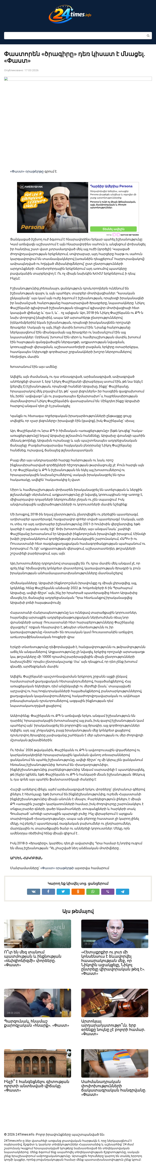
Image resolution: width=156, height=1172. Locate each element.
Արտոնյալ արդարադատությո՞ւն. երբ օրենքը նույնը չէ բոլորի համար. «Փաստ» (113, 1027)
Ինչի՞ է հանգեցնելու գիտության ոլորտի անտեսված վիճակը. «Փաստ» (36, 1085)
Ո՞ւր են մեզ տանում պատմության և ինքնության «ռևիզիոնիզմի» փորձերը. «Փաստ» (32, 958)
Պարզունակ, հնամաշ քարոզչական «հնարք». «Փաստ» (36, 1023)
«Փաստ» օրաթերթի (57, 868)
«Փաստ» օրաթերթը (27, 171)
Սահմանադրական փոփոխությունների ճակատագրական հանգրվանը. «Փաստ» (113, 1088)
